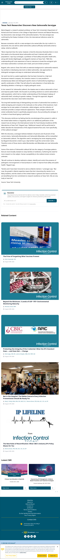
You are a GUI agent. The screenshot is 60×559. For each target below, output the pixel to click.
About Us (30, 502)
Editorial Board (30, 504)
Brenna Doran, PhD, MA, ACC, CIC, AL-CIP (37, 401)
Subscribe (50, 200)
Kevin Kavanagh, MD (10, 259)
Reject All (52, 555)
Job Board (30, 508)
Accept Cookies (42, 555)
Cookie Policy (23, 552)
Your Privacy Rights (30, 515)
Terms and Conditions (30, 510)
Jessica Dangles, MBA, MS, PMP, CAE (25, 354)
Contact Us (30, 506)
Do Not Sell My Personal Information (30, 513)
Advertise (30, 500)
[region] (30, 551)
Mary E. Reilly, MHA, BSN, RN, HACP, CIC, (15, 401)
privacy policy (33, 204)
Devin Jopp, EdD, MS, (10, 354)
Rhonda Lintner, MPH (10, 306)
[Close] (57, 546)
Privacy (30, 511)
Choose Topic (28, 7)
